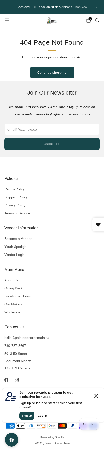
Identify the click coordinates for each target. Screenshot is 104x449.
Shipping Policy (16, 197)
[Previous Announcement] (8, 7)
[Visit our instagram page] (16, 380)
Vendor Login (14, 255)
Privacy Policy (14, 205)
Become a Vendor (18, 239)
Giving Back (13, 288)
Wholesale (12, 312)
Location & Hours (17, 296)
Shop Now (80, 7)
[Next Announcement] (96, 7)
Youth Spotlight (15, 247)
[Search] (97, 20)
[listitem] (52, 7)
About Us (11, 280)
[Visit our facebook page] (6, 380)
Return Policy (14, 189)
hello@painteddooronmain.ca (26, 338)
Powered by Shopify (52, 437)
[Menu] (6, 20)
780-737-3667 (15, 346)
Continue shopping (52, 72)
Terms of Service (17, 213)
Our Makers (13, 304)
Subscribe (52, 144)
